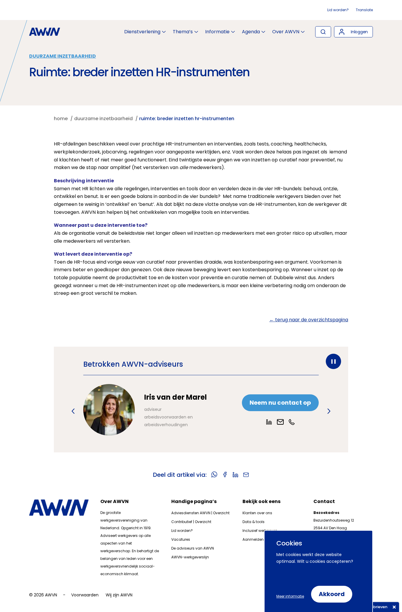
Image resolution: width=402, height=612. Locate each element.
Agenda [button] (251, 32)
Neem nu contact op (280, 402)
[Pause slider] (333, 361)
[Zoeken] (323, 31)
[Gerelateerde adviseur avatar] (109, 410)
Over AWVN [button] (285, 32)
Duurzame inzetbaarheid (62, 56)
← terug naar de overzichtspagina (308, 319)
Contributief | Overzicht (191, 521)
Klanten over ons (257, 512)
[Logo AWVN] (44, 32)
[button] (353, 31)
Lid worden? (338, 9)
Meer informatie (290, 596)
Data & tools (253, 521)
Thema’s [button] (183, 32)
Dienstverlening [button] (142, 32)
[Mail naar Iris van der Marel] (280, 422)
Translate (364, 9)
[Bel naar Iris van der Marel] (291, 422)
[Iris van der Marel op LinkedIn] (269, 422)
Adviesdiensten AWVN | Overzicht (200, 512)
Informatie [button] (217, 32)
